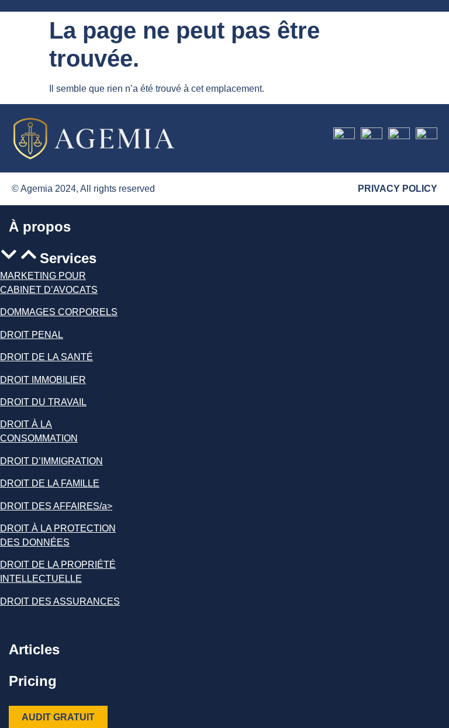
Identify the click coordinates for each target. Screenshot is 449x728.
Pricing (33, 681)
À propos (40, 226)
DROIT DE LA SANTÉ (46, 357)
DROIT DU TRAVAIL (43, 402)
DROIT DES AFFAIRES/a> (56, 505)
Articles (34, 649)
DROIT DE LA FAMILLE (49, 483)
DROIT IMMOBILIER (43, 379)
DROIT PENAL (31, 335)
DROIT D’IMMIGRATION (51, 461)
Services (68, 258)
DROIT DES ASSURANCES (60, 601)
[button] (63, 257)
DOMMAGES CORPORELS (59, 312)
